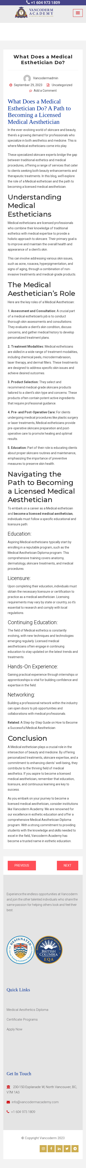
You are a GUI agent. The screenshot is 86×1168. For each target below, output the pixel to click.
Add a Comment (45, 90)
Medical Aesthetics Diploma (27, 1010)
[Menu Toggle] (78, 13)
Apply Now (14, 1029)
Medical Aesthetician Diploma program (35, 552)
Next (67, 865)
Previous (22, 865)
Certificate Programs (22, 1020)
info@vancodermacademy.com (35, 1102)
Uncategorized (62, 85)
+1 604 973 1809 (45, 2)
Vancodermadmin (45, 78)
